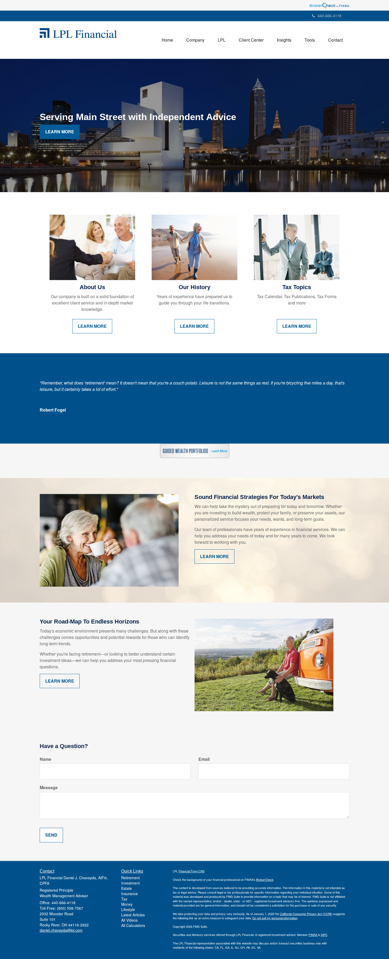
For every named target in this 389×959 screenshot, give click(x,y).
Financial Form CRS (192, 871)
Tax (124, 898)
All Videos (129, 920)
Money (127, 904)
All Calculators (133, 925)
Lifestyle (128, 909)
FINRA (313, 935)
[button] (195, 40)
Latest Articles (133, 914)
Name (45, 759)
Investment (130, 883)
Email (204, 759)
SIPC (324, 935)
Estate (126, 888)
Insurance (129, 893)
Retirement (130, 877)
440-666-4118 (329, 15)
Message (49, 787)
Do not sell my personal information (274, 918)
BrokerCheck (264, 879)
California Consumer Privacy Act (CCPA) (306, 914)
